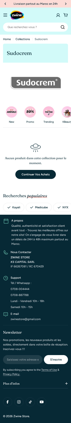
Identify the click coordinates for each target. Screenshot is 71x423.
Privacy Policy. (11, 374)
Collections (23, 39)
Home (7, 39)
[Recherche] (62, 27)
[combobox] (35, 27)
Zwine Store (21, 416)
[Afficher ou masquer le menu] (5, 15)
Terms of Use (49, 369)
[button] (5, 4)
